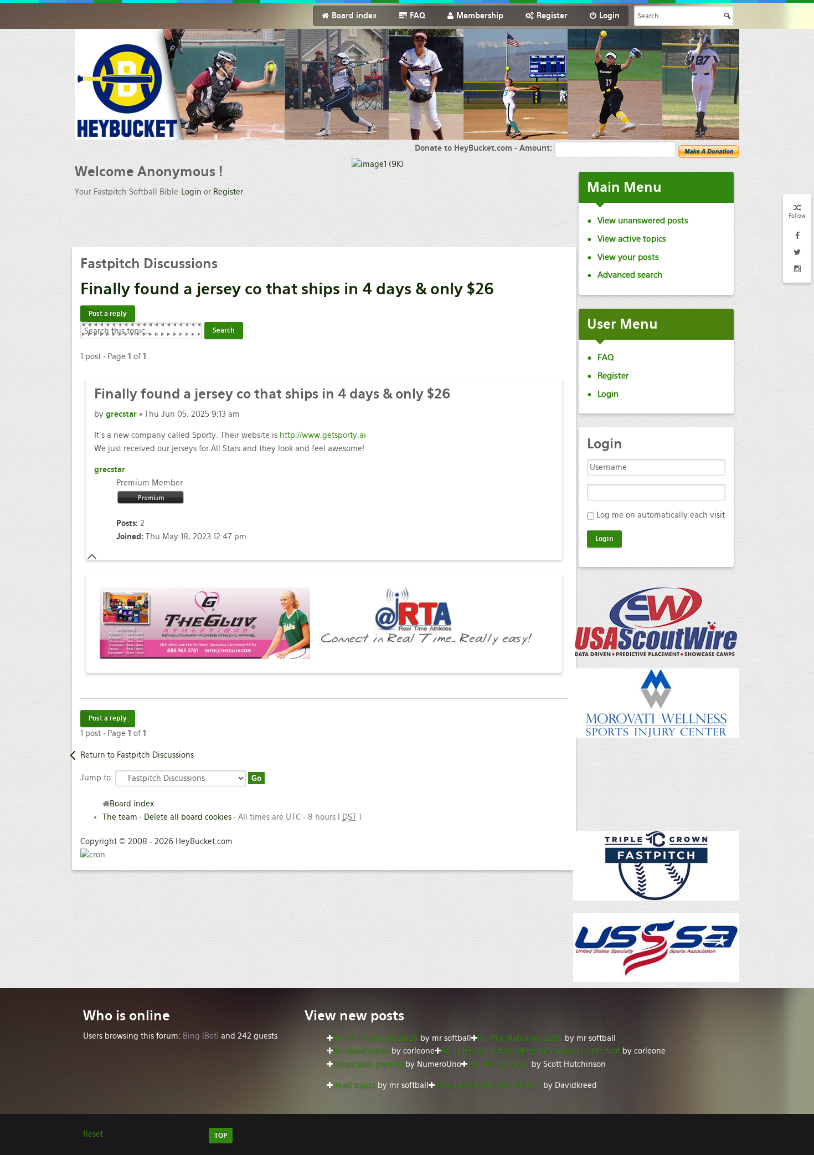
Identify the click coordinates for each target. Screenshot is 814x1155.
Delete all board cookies (187, 816)
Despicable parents (368, 1064)
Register (228, 191)
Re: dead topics (361, 1050)
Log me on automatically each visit (660, 514)
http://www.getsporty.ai (323, 435)
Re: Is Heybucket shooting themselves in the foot (530, 1050)
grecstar (121, 414)
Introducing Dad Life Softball (488, 1085)
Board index (132, 803)
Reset (93, 1134)
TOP (220, 1135)
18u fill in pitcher (498, 1064)
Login (191, 191)
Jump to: (96, 777)
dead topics (354, 1085)
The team (119, 816)
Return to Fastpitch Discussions (137, 754)
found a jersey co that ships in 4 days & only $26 (287, 288)
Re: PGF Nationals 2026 (375, 1038)
